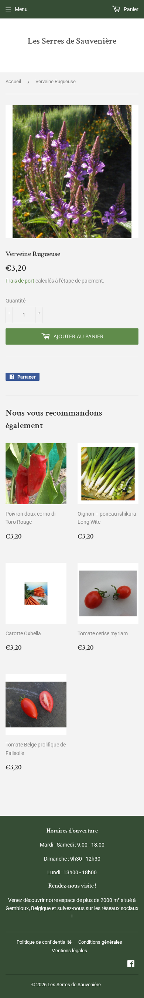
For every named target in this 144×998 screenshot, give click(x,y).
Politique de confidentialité (44, 942)
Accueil (13, 81)
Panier (130, 9)
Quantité (15, 301)
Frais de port (20, 281)
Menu (21, 9)
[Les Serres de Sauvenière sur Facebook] (131, 965)
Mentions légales (69, 950)
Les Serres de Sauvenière (72, 41)
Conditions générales (100, 942)
